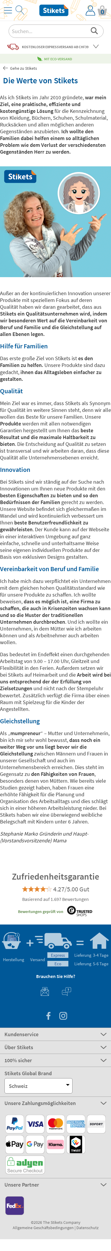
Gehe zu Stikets (23, 68)
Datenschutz (87, 1227)
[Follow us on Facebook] (48, 1016)
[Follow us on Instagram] (63, 1016)
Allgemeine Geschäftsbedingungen (43, 1227)
